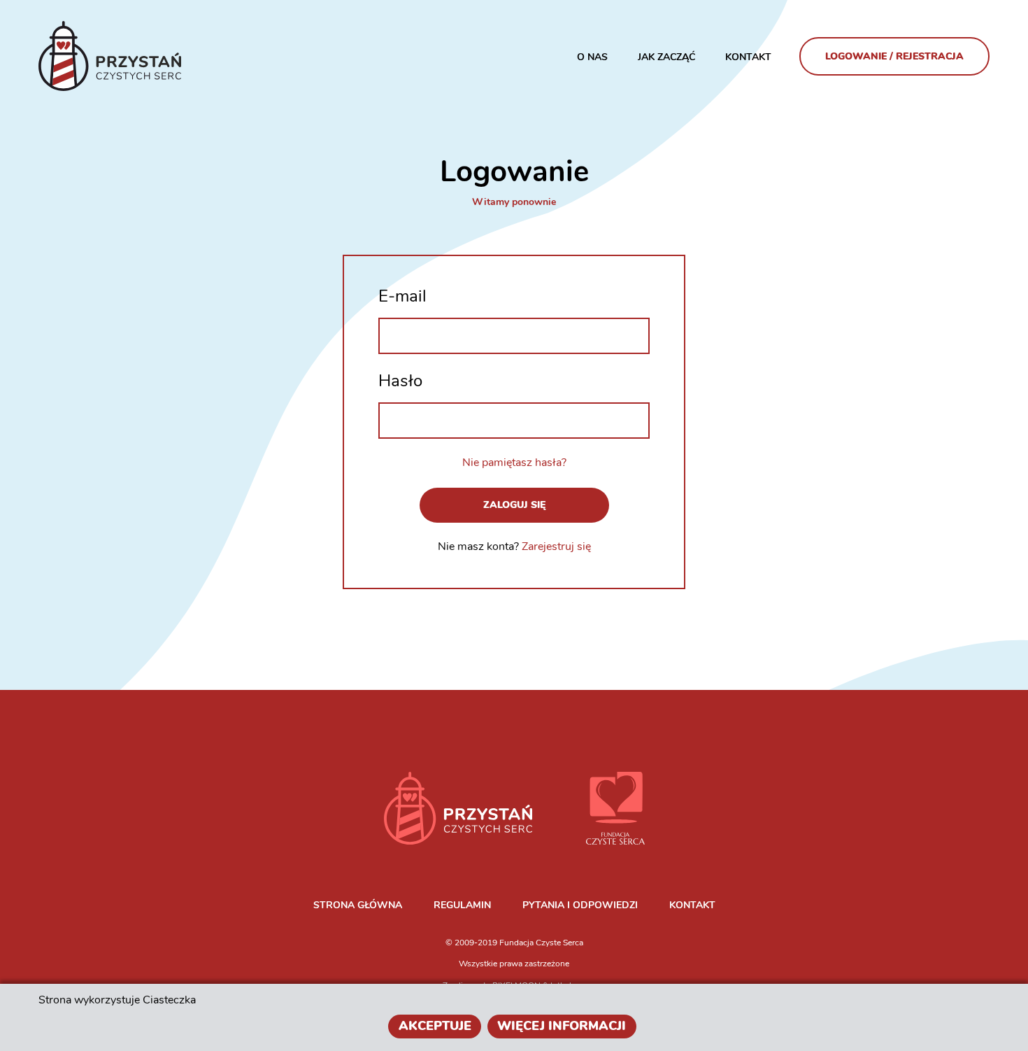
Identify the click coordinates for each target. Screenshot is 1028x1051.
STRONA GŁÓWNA (357, 905)
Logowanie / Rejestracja (894, 56)
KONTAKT (692, 905)
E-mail (402, 296)
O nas (592, 57)
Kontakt (748, 57)
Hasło (400, 380)
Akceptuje (435, 1025)
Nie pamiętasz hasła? (514, 462)
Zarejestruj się (556, 546)
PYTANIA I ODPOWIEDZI (580, 905)
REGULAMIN (462, 905)
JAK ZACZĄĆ (666, 57)
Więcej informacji (561, 1025)
